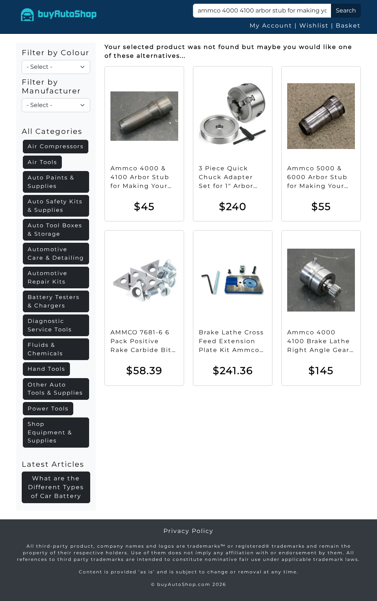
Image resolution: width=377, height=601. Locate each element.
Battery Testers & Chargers (54, 301)
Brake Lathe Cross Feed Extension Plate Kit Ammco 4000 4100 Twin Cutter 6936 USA (231, 350)
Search (346, 10)
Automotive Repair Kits (47, 277)
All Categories (52, 131)
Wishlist (314, 25)
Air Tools (42, 162)
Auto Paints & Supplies (51, 181)
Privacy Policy (188, 530)
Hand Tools (46, 368)
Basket (348, 25)
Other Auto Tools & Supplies (55, 388)
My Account (271, 25)
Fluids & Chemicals (45, 349)
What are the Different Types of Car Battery (56, 487)
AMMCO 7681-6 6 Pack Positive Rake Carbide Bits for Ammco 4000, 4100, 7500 (142, 350)
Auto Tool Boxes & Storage (55, 229)
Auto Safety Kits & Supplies (55, 205)
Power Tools (48, 408)
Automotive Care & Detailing (56, 253)
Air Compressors (56, 146)
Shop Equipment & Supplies (50, 432)
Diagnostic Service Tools (50, 325)
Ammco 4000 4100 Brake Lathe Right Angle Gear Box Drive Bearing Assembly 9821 (320, 350)
